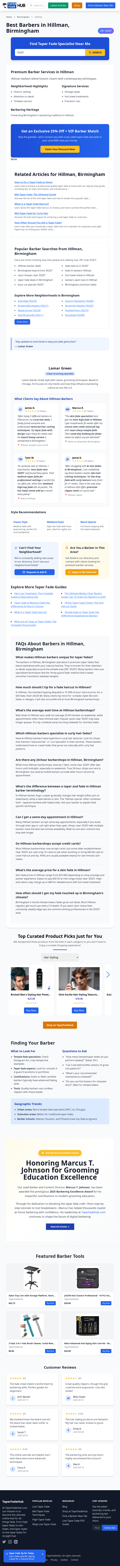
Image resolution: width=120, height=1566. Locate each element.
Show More (22, 321)
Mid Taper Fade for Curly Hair (31, 213)
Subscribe (109, 1527)
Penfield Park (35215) (77, 310)
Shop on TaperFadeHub (60, 1025)
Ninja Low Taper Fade (44, 1524)
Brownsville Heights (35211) (33, 305)
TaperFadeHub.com (94, 1212)
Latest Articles (58, 5)
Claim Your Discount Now (60, 149)
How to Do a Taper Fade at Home (33, 182)
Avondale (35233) (27, 301)
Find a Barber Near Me (100, 5)
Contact (74, 1559)
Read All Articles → (60, 1226)
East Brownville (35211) (30, 315)
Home (9, 17)
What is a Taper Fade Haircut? (31, 204)
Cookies (64, 1559)
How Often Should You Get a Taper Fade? (38, 222)
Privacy (54, 1559)
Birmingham (23, 17)
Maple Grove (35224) (29, 310)
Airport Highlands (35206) (79, 301)
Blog (64, 1506)
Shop (77, 5)
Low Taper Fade (41, 1506)
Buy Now (31, 1010)
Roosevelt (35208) (75, 315)
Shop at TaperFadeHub (75, 1511)
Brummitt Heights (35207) (79, 305)
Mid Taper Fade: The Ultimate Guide (35, 194)
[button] (108, 974)
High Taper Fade (41, 1519)
